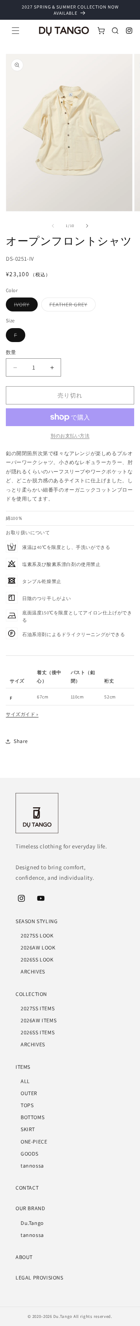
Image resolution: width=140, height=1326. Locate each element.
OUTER (29, 1093)
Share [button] (21, 741)
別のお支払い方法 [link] (70, 436)
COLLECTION (31, 994)
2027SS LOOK (37, 935)
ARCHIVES (33, 971)
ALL (25, 1081)
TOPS (27, 1105)
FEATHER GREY (71, 306)
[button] (15, 30)
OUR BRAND (30, 1208)
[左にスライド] (52, 225)
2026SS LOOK (37, 959)
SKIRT (28, 1129)
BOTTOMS (32, 1117)
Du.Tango (32, 1222)
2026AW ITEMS (38, 1020)
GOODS (29, 1153)
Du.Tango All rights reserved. (82, 1316)
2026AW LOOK (38, 947)
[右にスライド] (87, 225)
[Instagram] (129, 30)
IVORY (24, 306)
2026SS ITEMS (37, 1032)
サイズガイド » (22, 714)
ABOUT (24, 1257)
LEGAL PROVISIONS (39, 1277)
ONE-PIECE (34, 1141)
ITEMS (23, 1066)
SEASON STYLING (37, 921)
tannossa (32, 1165)
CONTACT (27, 1187)
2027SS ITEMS (37, 1008)
